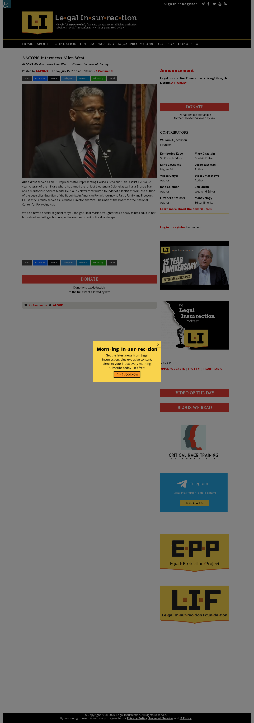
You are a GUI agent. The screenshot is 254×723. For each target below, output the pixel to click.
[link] (127, 344)
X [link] (158, 344)
